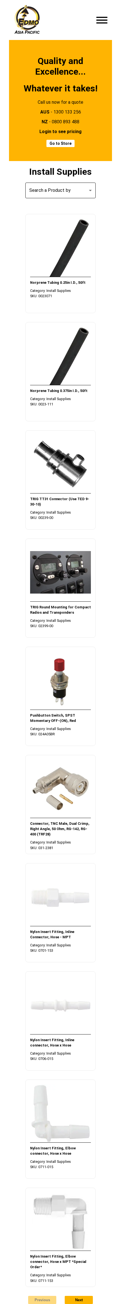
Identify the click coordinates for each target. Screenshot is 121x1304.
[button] (60, 190)
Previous (42, 1300)
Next (79, 1300)
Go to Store (60, 143)
